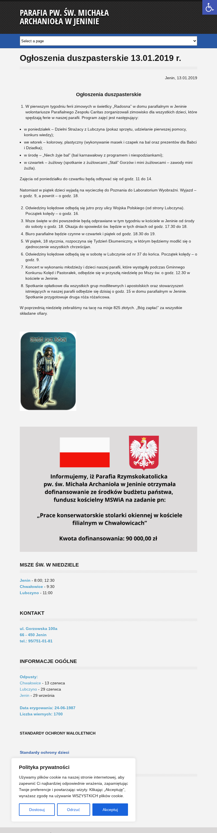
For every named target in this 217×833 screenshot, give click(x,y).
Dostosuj (37, 809)
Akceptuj (110, 809)
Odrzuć (73, 809)
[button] (209, 7)
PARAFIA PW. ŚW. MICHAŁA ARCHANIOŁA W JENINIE (64, 17)
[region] (73, 790)
